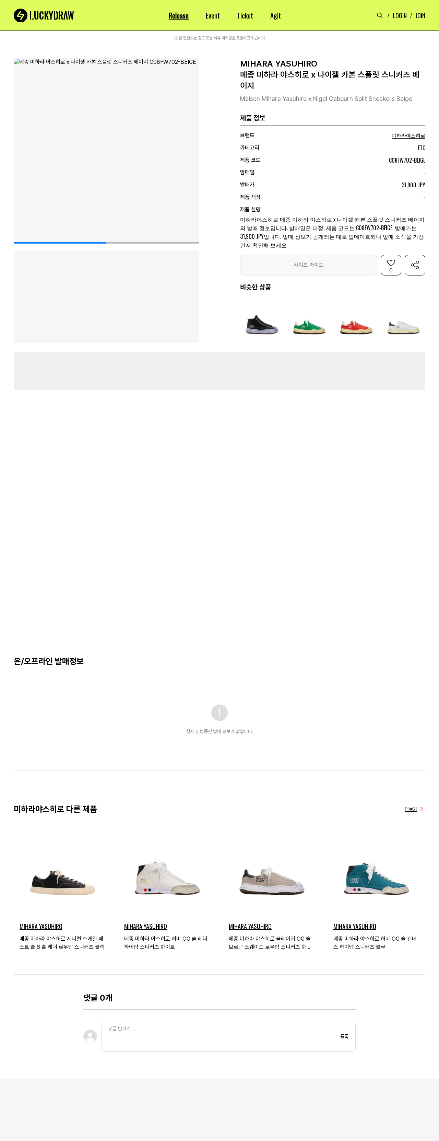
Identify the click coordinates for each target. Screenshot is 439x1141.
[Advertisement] (219, 370)
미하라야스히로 (408, 136)
